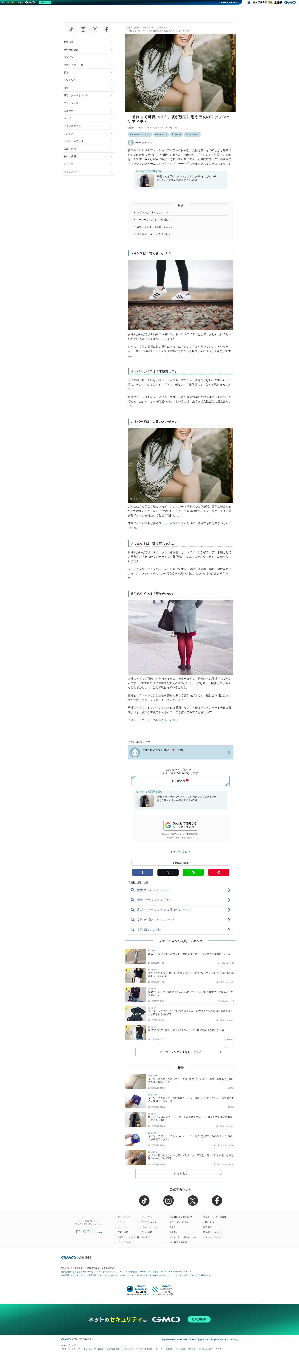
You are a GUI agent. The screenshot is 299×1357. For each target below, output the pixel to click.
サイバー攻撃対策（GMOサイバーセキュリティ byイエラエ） (107, 1275)
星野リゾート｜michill (76, 95)
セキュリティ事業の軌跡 (200, 1275)
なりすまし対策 (180, 1275)
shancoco (229, 1039)
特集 (66, 87)
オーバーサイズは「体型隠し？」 (155, 219)
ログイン (69, 57)
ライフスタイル (72, 125)
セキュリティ (128, 1349)
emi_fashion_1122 (226, 963)
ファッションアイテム (141, 134)
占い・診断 (70, 156)
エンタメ (69, 133)
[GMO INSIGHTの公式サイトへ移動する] (76, 1257)
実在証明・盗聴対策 (69, 1275)
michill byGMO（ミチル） (138, 27)
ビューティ (70, 110)
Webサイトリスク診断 (148, 1272)
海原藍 (231, 1088)
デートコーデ (193, 134)
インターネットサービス (70, 1349)
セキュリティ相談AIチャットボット (176, 1271)
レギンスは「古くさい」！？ (153, 212)
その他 (218, 1349)
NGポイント (162, 134)
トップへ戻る (179, 851)
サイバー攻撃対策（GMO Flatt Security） (153, 1275)
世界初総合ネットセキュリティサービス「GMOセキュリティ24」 (89, 1272)
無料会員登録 (71, 49)
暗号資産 (191, 1349)
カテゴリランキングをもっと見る (181, 1052)
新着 (66, 72)
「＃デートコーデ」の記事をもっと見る (153, 720)
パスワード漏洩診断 (128, 1272)
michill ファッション (145, 142)
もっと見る (181, 1173)
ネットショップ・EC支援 (93, 1349)
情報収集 (169, 1349)
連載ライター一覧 (73, 64)
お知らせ (69, 41)
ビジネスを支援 (113, 1349)
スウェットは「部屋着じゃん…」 (155, 226)
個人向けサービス (205, 1349)
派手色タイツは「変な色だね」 (154, 234)
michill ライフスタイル (224, 1145)
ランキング (70, 80)
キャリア (69, 164)
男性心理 (177, 134)
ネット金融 (180, 1349)
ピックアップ (71, 171)
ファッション (71, 102)
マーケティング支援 (144, 1349)
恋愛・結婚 (70, 148)
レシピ (67, 118)
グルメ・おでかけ (73, 141)
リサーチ (158, 1349)
